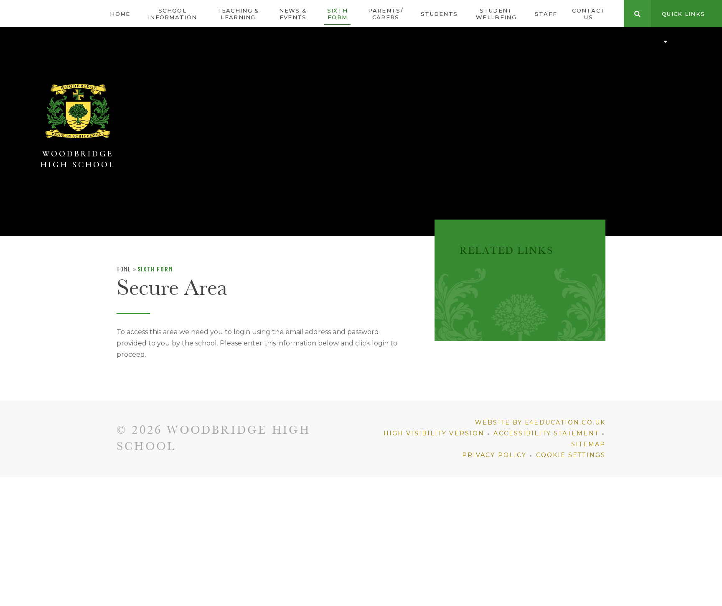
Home (124, 269)
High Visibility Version (434, 433)
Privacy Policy (494, 455)
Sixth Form (155, 269)
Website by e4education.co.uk (540, 422)
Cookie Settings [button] (571, 455)
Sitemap (588, 444)
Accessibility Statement (545, 433)
